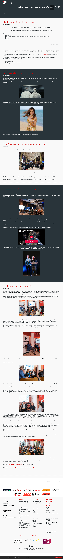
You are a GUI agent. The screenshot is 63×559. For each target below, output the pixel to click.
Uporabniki (26, 7)
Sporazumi (34, 520)
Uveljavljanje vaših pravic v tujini (24, 520)
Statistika (21, 522)
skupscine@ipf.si (45, 54)
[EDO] (27, 494)
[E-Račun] (46, 494)
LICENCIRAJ (32, 7)
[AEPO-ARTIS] (37, 540)
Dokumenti (34, 521)
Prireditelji (34, 512)
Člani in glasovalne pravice (23, 507)
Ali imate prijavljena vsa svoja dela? (24, 511)
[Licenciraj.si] (7, 490)
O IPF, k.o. (47, 507)
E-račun (34, 506)
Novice (51, 7)
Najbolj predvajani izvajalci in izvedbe (24, 525)
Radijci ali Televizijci (36, 514)
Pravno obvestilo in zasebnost (31, 549)
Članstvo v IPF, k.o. (22, 504)
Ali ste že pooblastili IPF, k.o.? (24, 501)
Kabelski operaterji (35, 513)
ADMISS (55, 7)
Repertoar (48, 512)
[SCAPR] (27, 540)
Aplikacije (48, 527)
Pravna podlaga (35, 503)
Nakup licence (35, 508)
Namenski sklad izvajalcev (24, 515)
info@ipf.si (6, 503)
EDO (47, 529)
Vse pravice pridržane (40, 548)
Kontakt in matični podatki (9, 505)
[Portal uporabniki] (17, 494)
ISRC (19, 513)
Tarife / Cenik (38, 7)
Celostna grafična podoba (51, 531)
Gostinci (34, 510)
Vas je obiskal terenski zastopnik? (38, 504)
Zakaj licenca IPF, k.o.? (36, 501)
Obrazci (43, 7)
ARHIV (48, 525)
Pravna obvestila (21, 506)
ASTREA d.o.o (35, 548)
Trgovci (34, 511)
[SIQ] (18, 541)
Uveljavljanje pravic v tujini (24, 519)
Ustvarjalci (20, 7)
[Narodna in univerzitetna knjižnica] (55, 490)
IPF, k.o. (47, 7)
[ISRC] (36, 494)
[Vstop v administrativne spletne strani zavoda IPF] (17, 490)
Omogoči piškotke (59, 557)
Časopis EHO (49, 524)
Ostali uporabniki (35, 518)
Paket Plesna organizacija (37, 517)
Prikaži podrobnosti (33, 557)
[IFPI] (47, 541)
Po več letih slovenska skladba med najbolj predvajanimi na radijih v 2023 (21, 467)
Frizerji (34, 509)
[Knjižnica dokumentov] (46, 490)
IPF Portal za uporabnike (37, 523)
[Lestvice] (36, 490)
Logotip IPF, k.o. (49, 532)
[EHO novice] (27, 490)
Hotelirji (34, 515)
